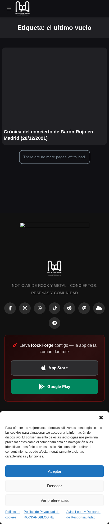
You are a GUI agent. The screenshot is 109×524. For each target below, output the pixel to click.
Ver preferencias (54, 500)
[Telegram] (54, 323)
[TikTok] (54, 308)
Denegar (54, 486)
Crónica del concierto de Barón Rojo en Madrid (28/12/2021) (48, 135)
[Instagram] (25, 308)
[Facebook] (10, 308)
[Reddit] (69, 308)
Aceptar (54, 471)
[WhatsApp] (40, 308)
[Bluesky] (99, 308)
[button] (101, 417)
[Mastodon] (84, 308)
